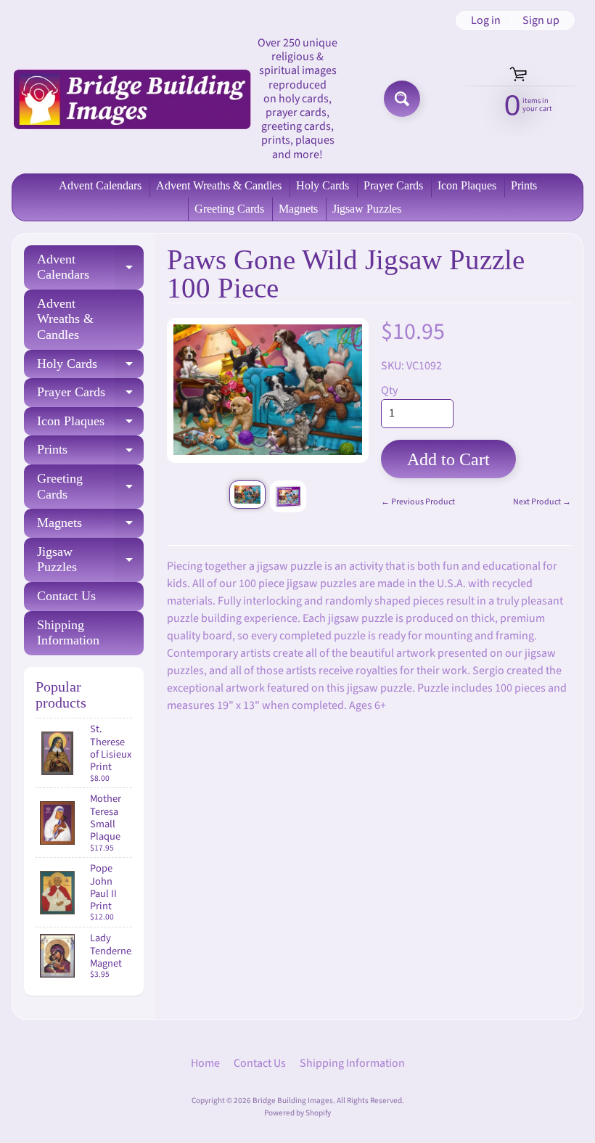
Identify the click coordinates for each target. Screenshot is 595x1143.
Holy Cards (322, 185)
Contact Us (66, 596)
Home (205, 1063)
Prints (524, 185)
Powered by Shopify (297, 1112)
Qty (389, 390)
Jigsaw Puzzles (366, 208)
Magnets (298, 208)
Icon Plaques (467, 185)
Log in (486, 20)
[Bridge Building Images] (131, 99)
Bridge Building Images (293, 1100)
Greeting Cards (229, 208)
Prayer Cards (393, 185)
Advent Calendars (100, 185)
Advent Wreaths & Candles (219, 185)
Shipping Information (68, 633)
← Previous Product (418, 502)
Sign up (540, 20)
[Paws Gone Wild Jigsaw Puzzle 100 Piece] (247, 494)
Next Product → (542, 502)
